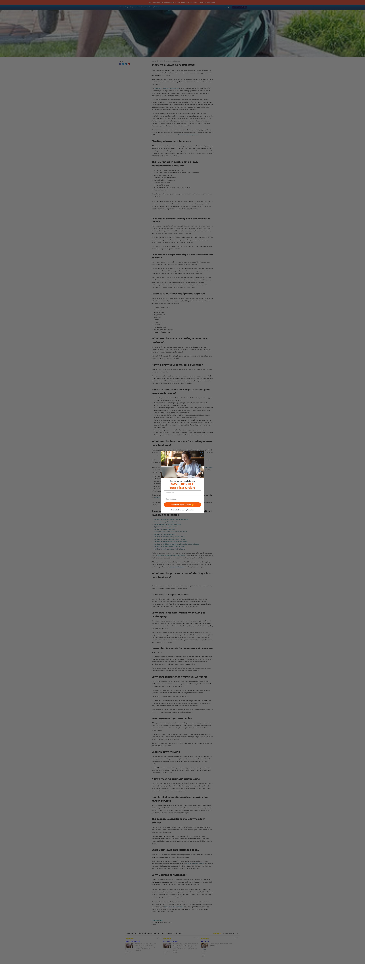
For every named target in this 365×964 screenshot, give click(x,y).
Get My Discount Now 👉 (182, 504)
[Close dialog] (201, 453)
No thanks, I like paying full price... (182, 510)
